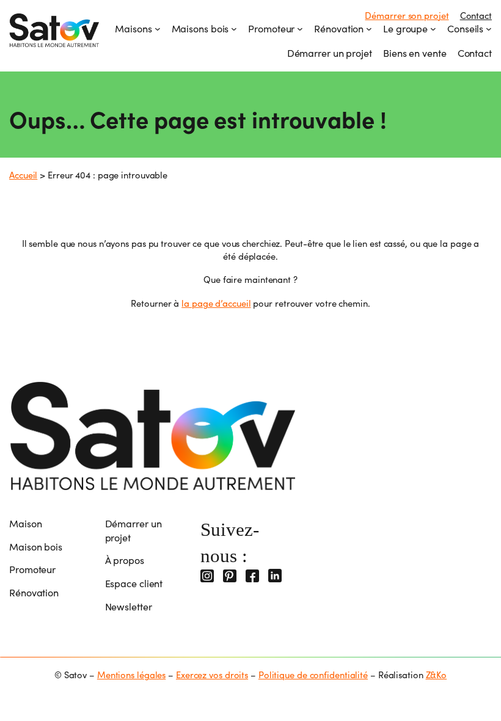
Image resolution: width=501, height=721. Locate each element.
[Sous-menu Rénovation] (369, 29)
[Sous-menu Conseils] (489, 29)
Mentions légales (131, 674)
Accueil (23, 175)
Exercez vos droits (212, 674)
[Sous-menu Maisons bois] (234, 29)
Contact (476, 15)
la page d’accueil (215, 303)
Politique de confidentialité (313, 674)
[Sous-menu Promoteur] (300, 29)
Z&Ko (436, 674)
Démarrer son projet (406, 15)
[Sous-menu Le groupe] (433, 29)
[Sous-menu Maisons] (158, 29)
